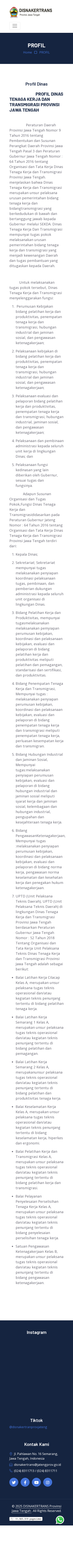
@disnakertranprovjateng (28, 1427)
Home (27, 52)
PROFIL (44, 52)
